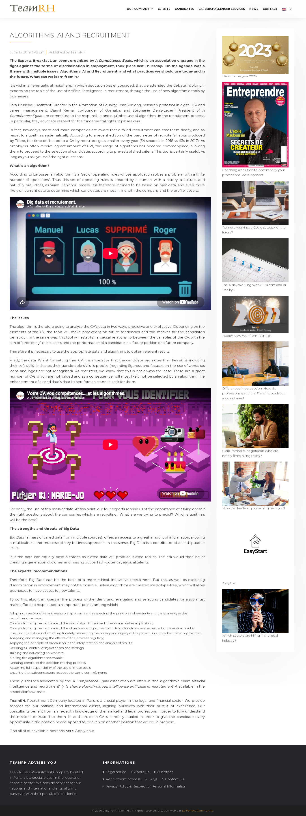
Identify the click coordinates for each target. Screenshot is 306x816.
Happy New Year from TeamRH (247, 336)
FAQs (152, 779)
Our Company (138, 9)
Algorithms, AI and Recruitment (70, 35)
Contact (270, 9)
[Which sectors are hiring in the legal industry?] (255, 631)
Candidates (184, 9)
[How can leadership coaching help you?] (255, 503)
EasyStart (229, 583)
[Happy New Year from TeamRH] (255, 331)
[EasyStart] (255, 578)
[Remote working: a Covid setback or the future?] (255, 222)
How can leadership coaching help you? (253, 508)
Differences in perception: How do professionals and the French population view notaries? (254, 393)
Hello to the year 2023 (239, 76)
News (253, 9)
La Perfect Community (197, 810)
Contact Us (174, 779)
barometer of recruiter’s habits (160, 135)
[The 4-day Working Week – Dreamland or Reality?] (255, 280)
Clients (164, 9)
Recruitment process (123, 779)
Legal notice (116, 772)
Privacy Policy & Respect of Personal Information (146, 786)
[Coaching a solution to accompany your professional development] (255, 165)
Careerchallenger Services (221, 9)
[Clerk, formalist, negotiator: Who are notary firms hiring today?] (255, 446)
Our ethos (165, 772)
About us (141, 772)
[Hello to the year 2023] (255, 71)
